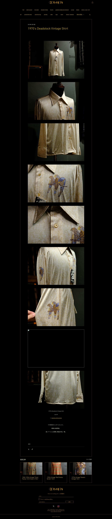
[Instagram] (58, 506)
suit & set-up (38, 14)
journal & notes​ (28, 14)
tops (57, 14)
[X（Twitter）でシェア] (28, 449)
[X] (54, 506)
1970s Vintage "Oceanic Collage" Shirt (78, 478)
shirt (52, 14)
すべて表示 (89, 459)
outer (62, 14)
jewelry (45, 14)
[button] (92, 3)
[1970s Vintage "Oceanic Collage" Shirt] (81, 468)
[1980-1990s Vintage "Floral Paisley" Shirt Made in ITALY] (31, 468)
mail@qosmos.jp (61, 509)
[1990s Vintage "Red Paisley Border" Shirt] (56, 468)
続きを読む (80, 14)
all (20, 14)
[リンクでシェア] (32, 449)
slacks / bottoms (70, 14)
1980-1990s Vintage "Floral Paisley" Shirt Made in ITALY (30, 478)
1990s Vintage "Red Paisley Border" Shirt (55, 478)
